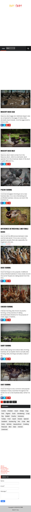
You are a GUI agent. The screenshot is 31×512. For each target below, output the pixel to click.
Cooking (26, 424)
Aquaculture (17, 424)
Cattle (3, 411)
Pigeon (8, 413)
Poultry (13, 416)
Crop (27, 413)
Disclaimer (4, 467)
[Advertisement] (15, 27)
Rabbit (7, 416)
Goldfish (4, 421)
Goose (20, 419)
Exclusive (21, 416)
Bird (10, 427)
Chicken (10, 411)
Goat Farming (5, 384)
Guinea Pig (12, 421)
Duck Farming (6, 267)
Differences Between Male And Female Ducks (14, 230)
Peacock (4, 427)
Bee (28, 421)
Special (26, 419)
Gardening (20, 413)
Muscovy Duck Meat (8, 151)
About (2, 466)
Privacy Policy (4, 469)
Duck (13, 413)
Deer (14, 427)
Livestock (4, 429)
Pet (19, 421)
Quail (14, 419)
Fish (2, 413)
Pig (2, 416)
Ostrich (20, 427)
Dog (27, 411)
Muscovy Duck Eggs (8, 112)
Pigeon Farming (6, 190)
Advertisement (5, 471)
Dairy (3, 424)
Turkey (3, 419)
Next (14, 402)
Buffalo (9, 424)
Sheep (22, 411)
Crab (23, 421)
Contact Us (4, 473)
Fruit (9, 419)
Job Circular (4, 470)
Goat (16, 411)
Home (3, 48)
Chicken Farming (7, 306)
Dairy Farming (6, 345)
